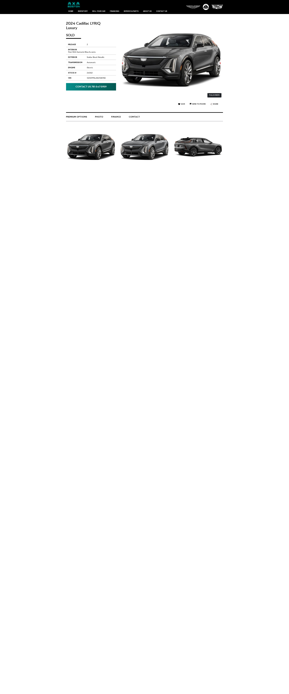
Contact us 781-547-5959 (91, 87)
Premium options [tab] (76, 117)
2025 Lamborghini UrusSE (130, 481)
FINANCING (114, 11)
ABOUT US (147, 11)
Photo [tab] (99, 117)
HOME (70, 11)
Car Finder (104, 688)
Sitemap (125, 688)
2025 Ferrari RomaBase (76, 254)
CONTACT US (161, 11)
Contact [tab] (134, 117)
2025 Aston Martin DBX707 (182, 254)
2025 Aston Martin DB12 (130, 310)
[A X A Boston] (73, 4)
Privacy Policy (115, 688)
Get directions (210, 581)
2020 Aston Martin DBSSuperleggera (78, 310)
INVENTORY (83, 11)
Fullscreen (214, 95)
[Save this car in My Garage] (111, 204)
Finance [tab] (116, 117)
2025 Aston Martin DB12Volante (182, 197)
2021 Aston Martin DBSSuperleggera (130, 197)
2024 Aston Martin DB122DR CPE (130, 254)
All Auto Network (215, 688)
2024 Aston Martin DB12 (78, 197)
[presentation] (122, 63)
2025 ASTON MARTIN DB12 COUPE (83, 424)
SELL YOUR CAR (98, 11)
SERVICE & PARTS (131, 11)
